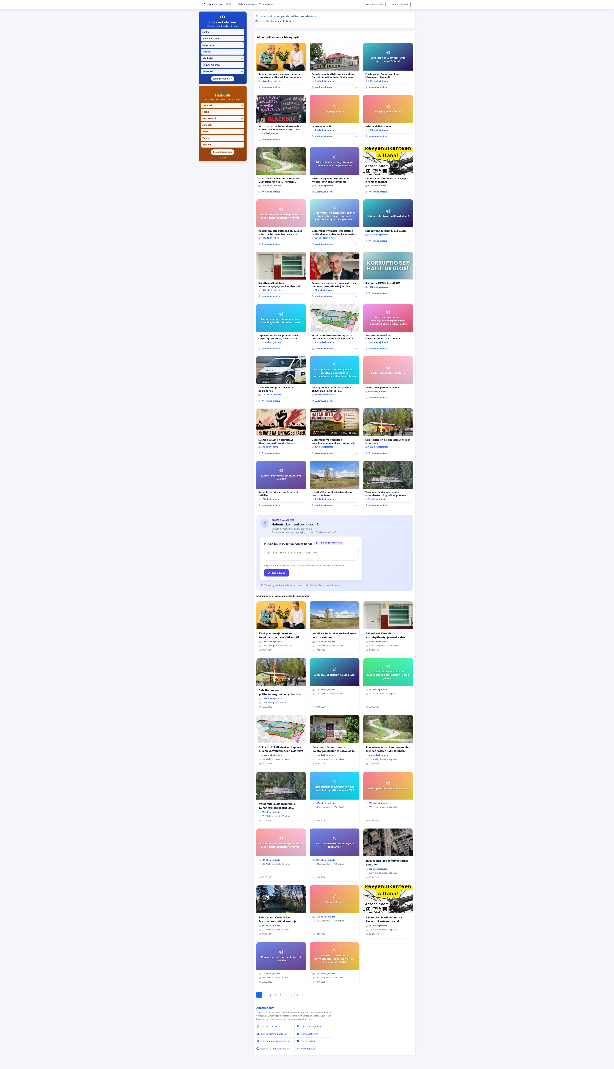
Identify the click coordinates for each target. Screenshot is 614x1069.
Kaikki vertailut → (222, 78)
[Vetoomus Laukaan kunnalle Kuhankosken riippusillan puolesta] (388, 485)
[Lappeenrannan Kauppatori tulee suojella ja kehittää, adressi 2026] (281, 328)
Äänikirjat (222, 58)
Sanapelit (222, 125)
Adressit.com (212, 4)
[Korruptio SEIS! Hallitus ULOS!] (388, 274)
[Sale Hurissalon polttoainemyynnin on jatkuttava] (388, 432)
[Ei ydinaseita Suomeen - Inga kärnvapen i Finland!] (388, 67)
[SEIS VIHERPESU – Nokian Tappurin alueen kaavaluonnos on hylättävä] (334, 328)
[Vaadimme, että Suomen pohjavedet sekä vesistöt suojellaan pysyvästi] (281, 223)
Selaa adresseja (247, 4)
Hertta (222, 131)
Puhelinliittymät (222, 38)
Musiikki (222, 51)
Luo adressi (279, 572)
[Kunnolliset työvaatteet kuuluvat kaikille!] (281, 485)
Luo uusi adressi (399, 4)
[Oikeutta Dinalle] (334, 117)
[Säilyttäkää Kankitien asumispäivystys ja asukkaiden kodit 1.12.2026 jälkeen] (281, 276)
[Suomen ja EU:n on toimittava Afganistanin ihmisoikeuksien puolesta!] (281, 432)
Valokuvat (222, 71)
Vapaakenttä (222, 118)
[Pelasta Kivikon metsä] (388, 117)
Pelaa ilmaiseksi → (222, 152)
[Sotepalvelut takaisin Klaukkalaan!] (388, 221)
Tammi (222, 138)
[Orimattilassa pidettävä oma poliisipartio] (281, 380)
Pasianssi (222, 105)
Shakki (222, 111)
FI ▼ (231, 4)
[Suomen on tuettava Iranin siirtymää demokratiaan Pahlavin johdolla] (334, 276)
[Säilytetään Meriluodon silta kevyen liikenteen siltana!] (388, 171)
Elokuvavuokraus (222, 64)
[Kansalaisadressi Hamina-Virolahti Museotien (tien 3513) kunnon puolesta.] (281, 171)
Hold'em (222, 144)
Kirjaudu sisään (374, 4)
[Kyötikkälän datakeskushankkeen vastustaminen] (334, 485)
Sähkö (222, 32)
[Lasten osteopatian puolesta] (388, 378)
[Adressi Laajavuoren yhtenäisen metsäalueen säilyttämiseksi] (334, 171)
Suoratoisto (222, 45)
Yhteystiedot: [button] (267, 4)
